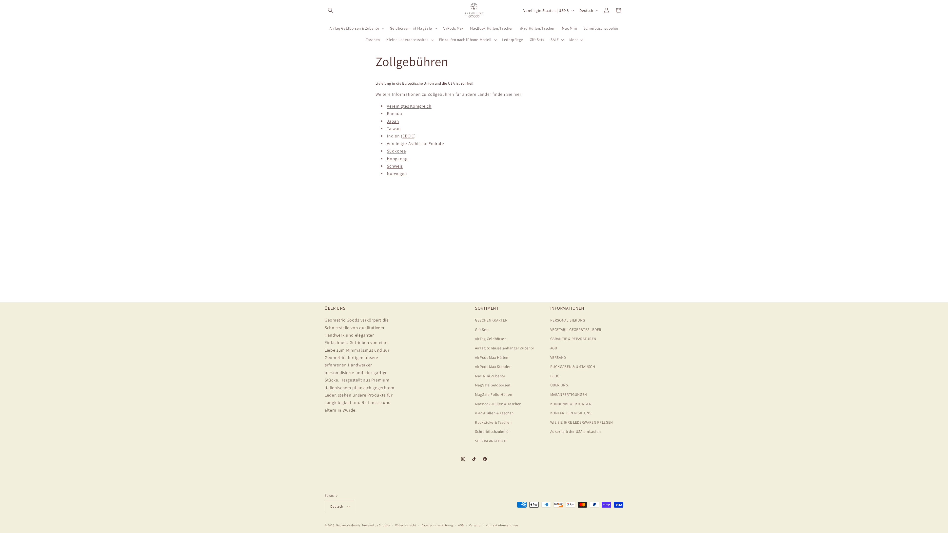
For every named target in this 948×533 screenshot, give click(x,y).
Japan (393, 121)
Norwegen (397, 173)
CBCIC (408, 136)
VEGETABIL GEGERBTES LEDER (576, 329)
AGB (553, 347)
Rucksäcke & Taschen (493, 422)
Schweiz (395, 166)
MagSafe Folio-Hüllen (493, 394)
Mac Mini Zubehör (490, 375)
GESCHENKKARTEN (491, 320)
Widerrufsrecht (405, 525)
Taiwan (394, 128)
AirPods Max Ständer (493, 366)
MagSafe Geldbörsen (492, 384)
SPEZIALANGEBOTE (491, 440)
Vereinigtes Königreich (409, 106)
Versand (474, 525)
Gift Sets (482, 329)
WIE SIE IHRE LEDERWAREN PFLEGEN (581, 422)
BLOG (555, 375)
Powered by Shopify (375, 525)
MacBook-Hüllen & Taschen (498, 403)
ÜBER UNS (559, 384)
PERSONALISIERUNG (567, 320)
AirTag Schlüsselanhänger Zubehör (504, 347)
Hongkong (397, 158)
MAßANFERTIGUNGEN (568, 394)
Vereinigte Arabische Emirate (415, 143)
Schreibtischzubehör (492, 431)
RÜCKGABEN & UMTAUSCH (572, 366)
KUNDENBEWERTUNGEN (571, 403)
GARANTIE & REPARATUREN (573, 338)
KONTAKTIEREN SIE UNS (571, 412)
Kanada (394, 113)
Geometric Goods (348, 525)
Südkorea (396, 151)
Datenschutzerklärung (437, 525)
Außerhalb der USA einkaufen (575, 431)
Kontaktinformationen (502, 525)
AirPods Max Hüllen (491, 357)
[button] (330, 10)
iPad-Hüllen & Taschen (494, 412)
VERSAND (558, 357)
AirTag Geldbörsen (490, 338)
